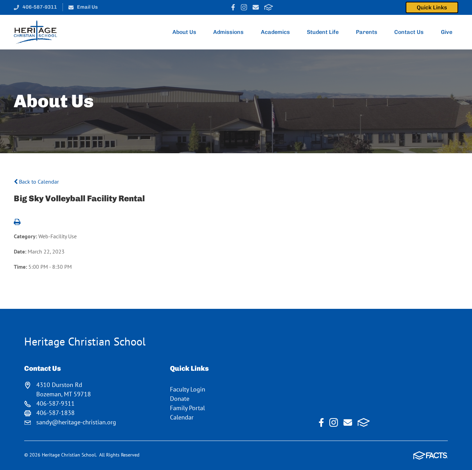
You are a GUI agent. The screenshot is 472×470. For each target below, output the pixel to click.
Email (256, 7)
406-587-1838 (55, 413)
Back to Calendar (38, 181)
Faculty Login (187, 389)
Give (446, 32)
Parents (366, 32)
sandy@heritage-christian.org (76, 422)
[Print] (17, 222)
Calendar (181, 417)
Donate (179, 399)
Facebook (233, 7)
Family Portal (187, 408)
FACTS (268, 7)
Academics (275, 32)
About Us (184, 32)
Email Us (87, 7)
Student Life (323, 32)
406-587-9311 (39, 7)
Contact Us (409, 32)
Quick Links (432, 7)
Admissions (228, 32)
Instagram (244, 7)
